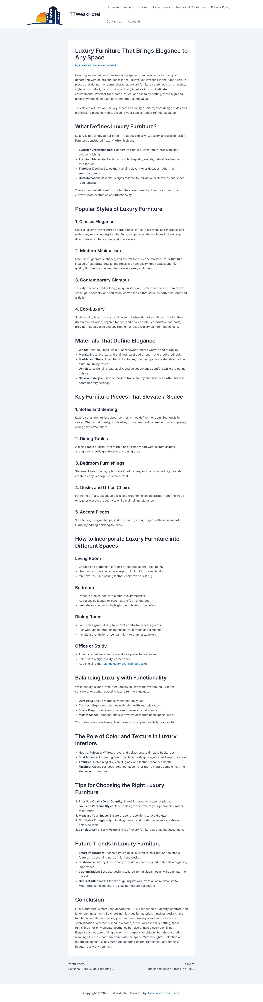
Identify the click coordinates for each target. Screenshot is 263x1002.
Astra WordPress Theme (163, 993)
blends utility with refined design (125, 663)
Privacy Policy (220, 7)
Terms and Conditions (190, 7)
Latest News (161, 7)
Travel (143, 7)
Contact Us (114, 21)
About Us (134, 21)
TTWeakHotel (85, 14)
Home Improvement (120, 7)
